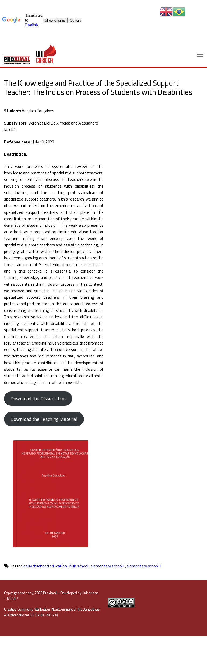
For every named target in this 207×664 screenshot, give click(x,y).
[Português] (178, 11)
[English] (166, 11)
